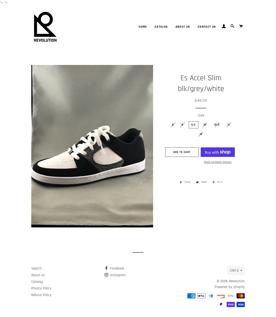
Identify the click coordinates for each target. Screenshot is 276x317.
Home (143, 27)
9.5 (193, 124)
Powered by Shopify (230, 287)
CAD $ (234, 270)
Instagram (117, 275)
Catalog (161, 27)
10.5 (217, 124)
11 (228, 124)
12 (201, 134)
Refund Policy (41, 295)
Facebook (116, 268)
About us (183, 27)
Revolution (237, 281)
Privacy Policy (41, 288)
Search (36, 268)
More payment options (218, 162)
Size (201, 115)
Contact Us (207, 27)
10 (205, 124)
